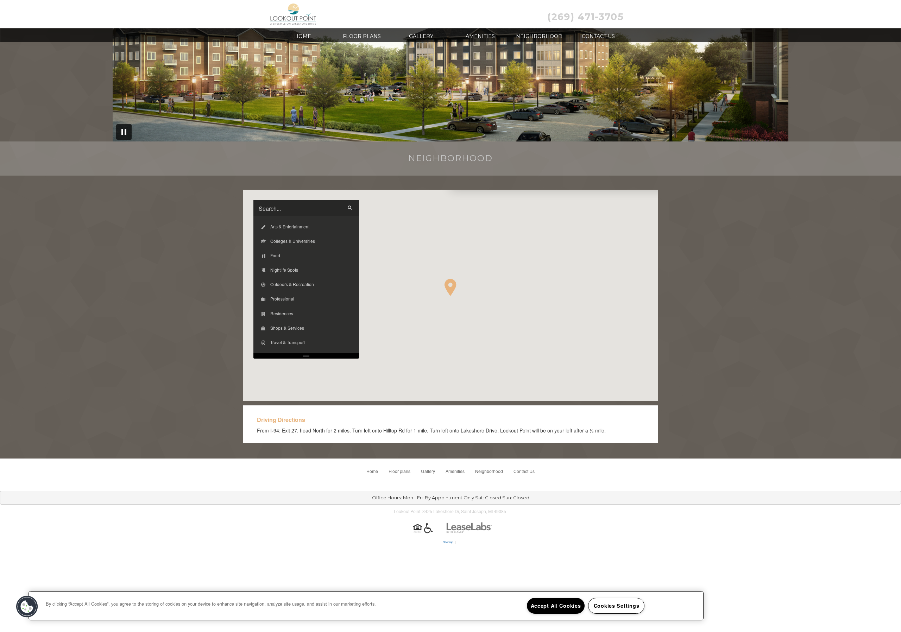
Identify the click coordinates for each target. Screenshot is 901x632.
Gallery (421, 36)
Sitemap (448, 542)
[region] (366, 606)
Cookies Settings (616, 605)
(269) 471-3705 (585, 17)
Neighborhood (539, 36)
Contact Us (598, 36)
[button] (450, 287)
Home (302, 36)
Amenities (480, 36)
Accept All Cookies (556, 605)
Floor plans (362, 36)
